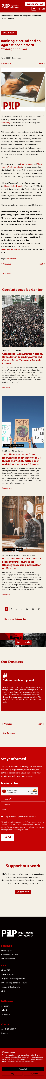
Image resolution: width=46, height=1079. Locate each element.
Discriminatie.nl (26, 164)
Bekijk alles (9, 32)
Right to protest (16, 350)
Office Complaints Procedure (14, 982)
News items (16, 58)
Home (3, 16)
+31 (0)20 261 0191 (9, 1029)
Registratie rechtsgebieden (13, 978)
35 (27, 609)
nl (39, 8)
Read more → (7, 387)
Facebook (5, 1014)
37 (39, 609)
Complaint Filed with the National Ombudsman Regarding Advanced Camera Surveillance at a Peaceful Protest (22, 358)
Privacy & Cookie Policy (11, 987)
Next (41, 63)
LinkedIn (4, 1010)
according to (6, 122)
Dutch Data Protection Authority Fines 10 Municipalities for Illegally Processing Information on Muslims (21, 563)
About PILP (5, 970)
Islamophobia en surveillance (24, 555)
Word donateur (35, 4)
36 (33, 609)
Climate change (17, 451)
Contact (4, 1033)
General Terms (7, 974)
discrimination (10, 259)
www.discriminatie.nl (11, 249)
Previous (7, 63)
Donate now (23, 891)
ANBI (3, 991)
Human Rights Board (13, 186)
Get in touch (23, 642)
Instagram (5, 1006)
